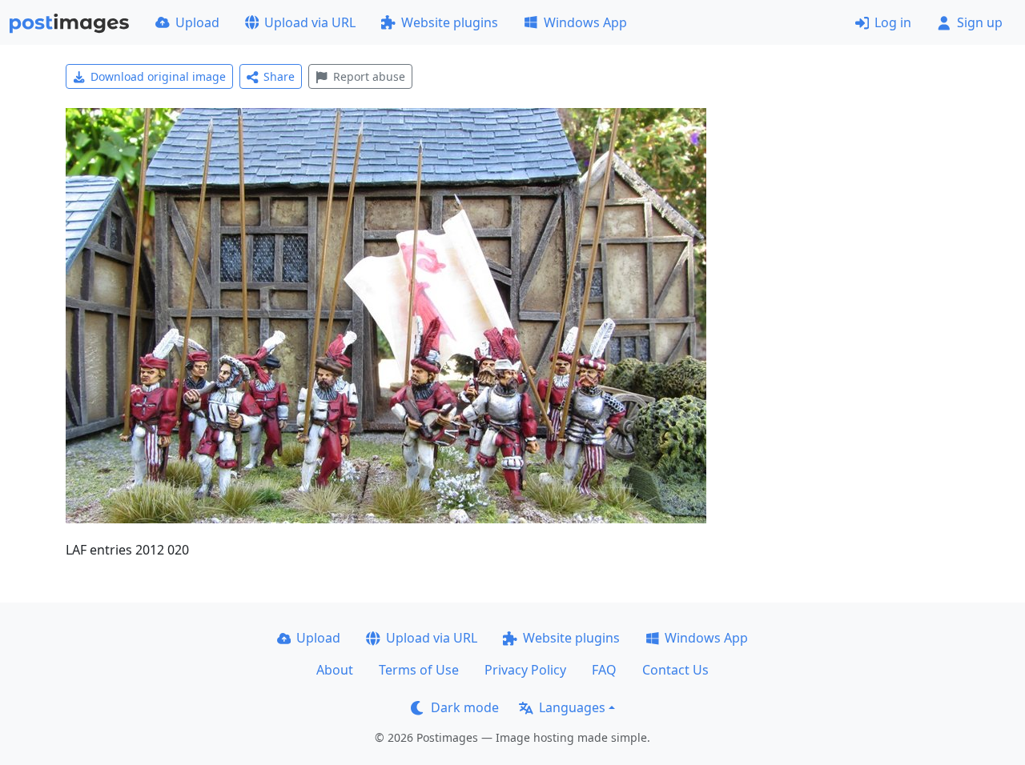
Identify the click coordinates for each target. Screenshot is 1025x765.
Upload (197, 22)
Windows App (585, 22)
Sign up (980, 22)
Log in (892, 22)
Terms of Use (419, 670)
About (334, 670)
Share (279, 76)
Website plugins (449, 22)
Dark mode (465, 707)
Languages (572, 707)
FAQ (604, 670)
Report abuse (369, 76)
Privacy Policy (525, 670)
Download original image (158, 76)
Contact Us (675, 670)
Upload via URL (310, 22)
